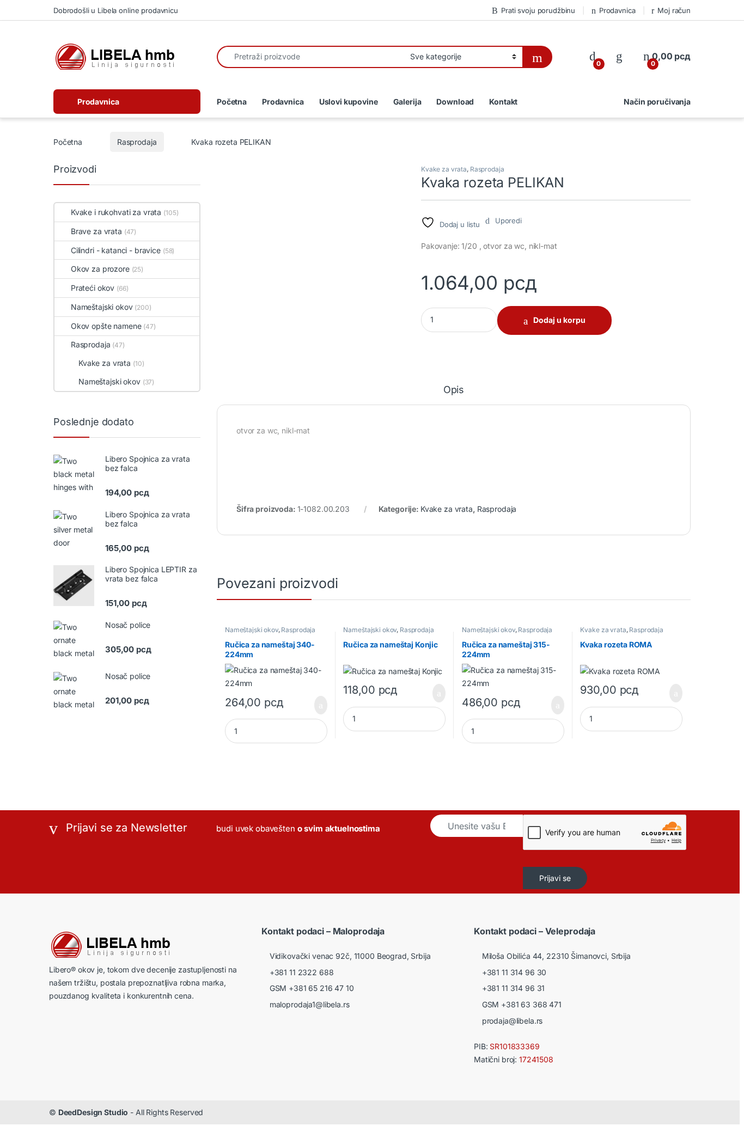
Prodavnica (617, 10)
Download (455, 101)
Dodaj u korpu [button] (317, 705)
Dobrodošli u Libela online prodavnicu (115, 10)
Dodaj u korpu (559, 320)
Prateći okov (92, 287)
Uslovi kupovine (348, 101)
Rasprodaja (137, 141)
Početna (232, 101)
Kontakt (503, 101)
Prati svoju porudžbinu (538, 10)
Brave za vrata (96, 231)
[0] (592, 56)
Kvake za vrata (444, 169)
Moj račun (674, 10)
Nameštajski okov (251, 630)
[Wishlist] (619, 56)
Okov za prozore (100, 268)
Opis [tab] (453, 390)
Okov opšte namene (106, 326)
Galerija (407, 101)
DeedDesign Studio (93, 1112)
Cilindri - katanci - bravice (116, 250)
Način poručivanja (657, 101)
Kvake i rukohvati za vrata (116, 212)
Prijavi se (555, 878)
